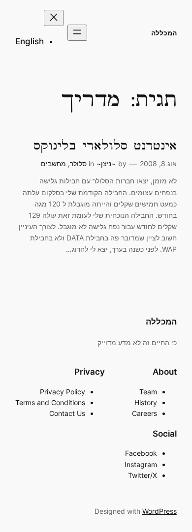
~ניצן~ (106, 163)
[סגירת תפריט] (54, 18)
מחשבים (53, 163)
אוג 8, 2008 (158, 163)
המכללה (164, 33)
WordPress (159, 511)
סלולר (78, 163)
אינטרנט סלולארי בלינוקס (105, 145)
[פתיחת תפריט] (77, 33)
